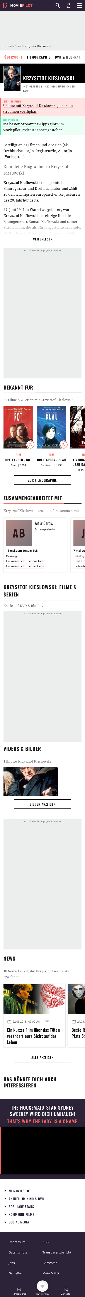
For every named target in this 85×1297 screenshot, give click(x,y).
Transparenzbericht (56, 1252)
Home (7, 46)
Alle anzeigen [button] (42, 1057)
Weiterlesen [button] (42, 239)
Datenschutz (18, 1252)
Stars (18, 46)
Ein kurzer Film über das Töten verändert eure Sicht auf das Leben (33, 1035)
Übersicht (13, 57)
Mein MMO (50, 1273)
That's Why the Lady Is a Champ (42, 1121)
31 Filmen (31, 145)
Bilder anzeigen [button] (42, 804)
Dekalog (11, 556)
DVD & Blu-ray (67, 57)
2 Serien (55, 145)
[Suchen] (57, 5)
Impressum (17, 1242)
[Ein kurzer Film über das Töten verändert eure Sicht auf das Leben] (34, 999)
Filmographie (39, 57)
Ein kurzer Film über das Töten (25, 561)
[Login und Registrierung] (68, 5)
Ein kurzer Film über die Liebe (25, 566)
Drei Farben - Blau (51, 460)
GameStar (49, 1263)
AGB (45, 1242)
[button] (19, 1292)
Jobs (12, 1263)
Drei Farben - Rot (18, 460)
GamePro (15, 1273)
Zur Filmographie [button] (42, 480)
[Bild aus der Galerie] (30, 782)
